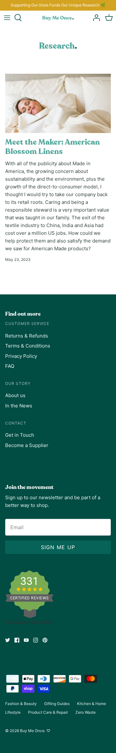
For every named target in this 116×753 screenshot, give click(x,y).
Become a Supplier (26, 445)
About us (15, 395)
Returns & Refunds (26, 336)
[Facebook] (17, 640)
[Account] (95, 18)
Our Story (18, 383)
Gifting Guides (57, 703)
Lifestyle (13, 712)
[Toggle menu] (7, 18)
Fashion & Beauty (21, 703)
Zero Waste (85, 712)
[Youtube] (26, 640)
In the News (18, 406)
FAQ (9, 366)
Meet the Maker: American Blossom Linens (52, 147)
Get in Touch (19, 435)
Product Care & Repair (48, 712)
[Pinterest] (45, 640)
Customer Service (27, 323)
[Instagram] (35, 640)
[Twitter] (7, 640)
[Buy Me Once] (58, 17)
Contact (15, 423)
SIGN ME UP (58, 547)
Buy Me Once (32, 730)
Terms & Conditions (27, 346)
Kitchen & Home (91, 703)
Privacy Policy (21, 356)
